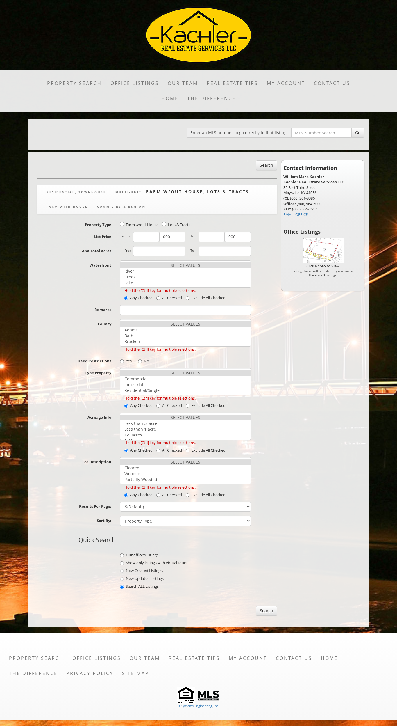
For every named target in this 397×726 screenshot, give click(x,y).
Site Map (135, 673)
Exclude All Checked (209, 297)
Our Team (183, 83)
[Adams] (185, 330)
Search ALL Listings (142, 586)
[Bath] (185, 336)
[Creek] (185, 277)
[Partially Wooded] (185, 479)
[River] (185, 271)
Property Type (98, 224)
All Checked (172, 297)
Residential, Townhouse (76, 192)
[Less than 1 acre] (185, 429)
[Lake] (185, 283)
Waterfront (100, 265)
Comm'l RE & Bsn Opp (122, 207)
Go (357, 132)
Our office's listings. (142, 555)
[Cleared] (185, 468)
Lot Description (96, 461)
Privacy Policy (89, 673)
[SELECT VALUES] (185, 265)
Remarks (102, 309)
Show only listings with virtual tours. (157, 562)
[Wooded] (185, 474)
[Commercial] (185, 379)
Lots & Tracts (179, 224)
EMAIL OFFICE (295, 214)
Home (169, 98)
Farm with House (67, 207)
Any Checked (141, 297)
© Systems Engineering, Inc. (198, 706)
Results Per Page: (95, 506)
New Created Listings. (144, 570)
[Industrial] (185, 385)
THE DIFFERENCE (211, 98)
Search (266, 165)
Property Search (74, 83)
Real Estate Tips (232, 83)
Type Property (98, 372)
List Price (102, 236)
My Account (286, 83)
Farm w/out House (142, 224)
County (104, 323)
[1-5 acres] (185, 435)
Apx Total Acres (96, 250)
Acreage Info (99, 417)
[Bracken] (185, 342)
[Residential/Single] (185, 390)
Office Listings (134, 83)
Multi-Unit (128, 192)
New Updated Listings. (145, 578)
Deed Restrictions (94, 360)
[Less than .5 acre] (185, 423)
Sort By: (104, 520)
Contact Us (332, 83)
